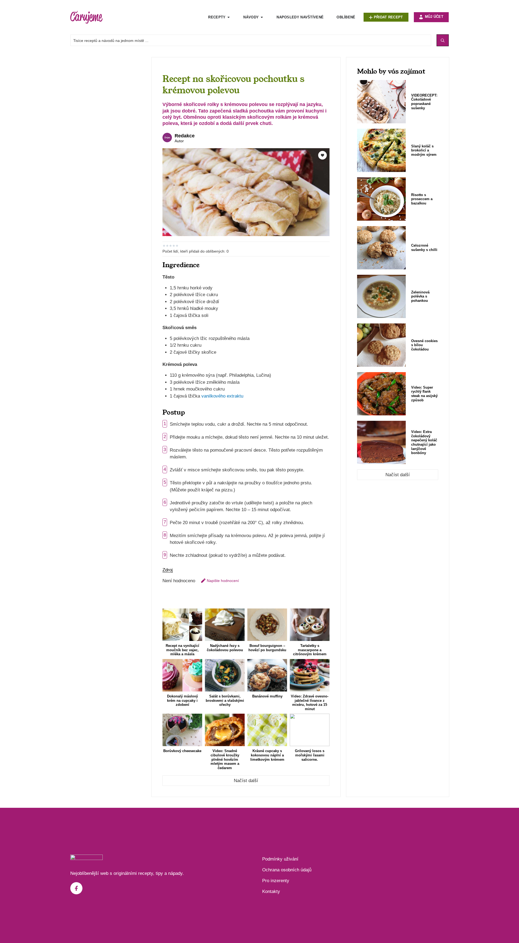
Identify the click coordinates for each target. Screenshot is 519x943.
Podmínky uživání (280, 859)
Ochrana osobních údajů (286, 869)
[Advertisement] (108, 138)
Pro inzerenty (275, 880)
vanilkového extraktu (222, 396)
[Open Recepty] (228, 17)
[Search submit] (443, 40)
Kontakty (271, 891)
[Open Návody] (262, 17)
